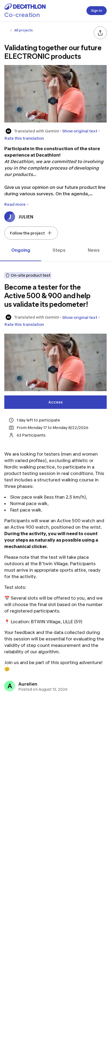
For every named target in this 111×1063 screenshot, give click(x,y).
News (94, 250)
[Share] (100, 32)
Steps (59, 250)
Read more (15, 204)
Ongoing (20, 250)
